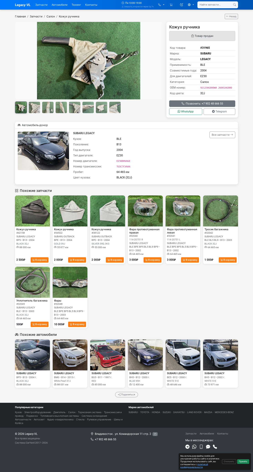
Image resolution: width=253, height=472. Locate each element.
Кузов (18, 412)
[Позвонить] (215, 447)
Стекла (80, 419)
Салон (50, 16)
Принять (243, 461)
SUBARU (133, 412)
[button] (161, 5)
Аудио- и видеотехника (60, 419)
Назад (232, 16)
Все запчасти (221, 134)
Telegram (221, 111)
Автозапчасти (23, 419)
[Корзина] (171, 5)
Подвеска (32, 415)
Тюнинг (76, 4)
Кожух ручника (69, 16)
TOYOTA (144, 412)
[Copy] (155, 434)
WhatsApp (187, 111)
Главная (20, 16)
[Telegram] (187, 447)
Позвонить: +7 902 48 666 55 (204, 103)
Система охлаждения (94, 415)
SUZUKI (167, 412)
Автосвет (39, 419)
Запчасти (41, 4)
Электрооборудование (37, 412)
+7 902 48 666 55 (105, 439)
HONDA (156, 412)
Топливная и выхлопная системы (59, 415)
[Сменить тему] (181, 5)
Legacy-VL (22, 5)
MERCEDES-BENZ (224, 412)
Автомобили (59, 4)
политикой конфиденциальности (194, 465)
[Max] (208, 447)
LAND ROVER (194, 412)
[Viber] (201, 447)
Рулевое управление (99, 419)
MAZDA (208, 412)
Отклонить (229, 461)
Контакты (91, 4)
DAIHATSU (179, 412)
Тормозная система (89, 412)
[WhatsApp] (194, 447)
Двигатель (59, 412)
